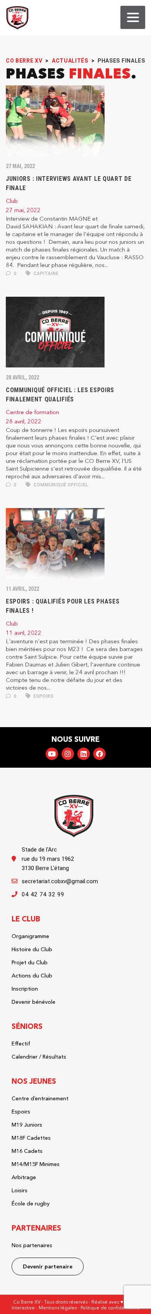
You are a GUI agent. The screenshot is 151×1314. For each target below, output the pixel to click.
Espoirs (42, 696)
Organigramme (30, 936)
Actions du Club (32, 975)
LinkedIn (83, 754)
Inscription (25, 988)
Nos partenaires (32, 1245)
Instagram (68, 754)
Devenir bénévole (33, 1001)
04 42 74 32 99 (43, 894)
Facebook (99, 754)
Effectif (21, 1043)
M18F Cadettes (31, 1137)
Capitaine (45, 273)
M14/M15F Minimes (36, 1164)
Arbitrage (24, 1177)
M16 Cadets (27, 1150)
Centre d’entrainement (40, 1098)
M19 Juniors (27, 1124)
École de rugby (31, 1203)
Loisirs (19, 1190)
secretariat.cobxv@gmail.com (60, 881)
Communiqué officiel (60, 485)
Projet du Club (30, 962)
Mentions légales (58, 1308)
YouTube (52, 754)
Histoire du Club (32, 949)
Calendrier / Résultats (39, 1056)
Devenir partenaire (47, 1266)
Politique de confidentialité (110, 1308)
